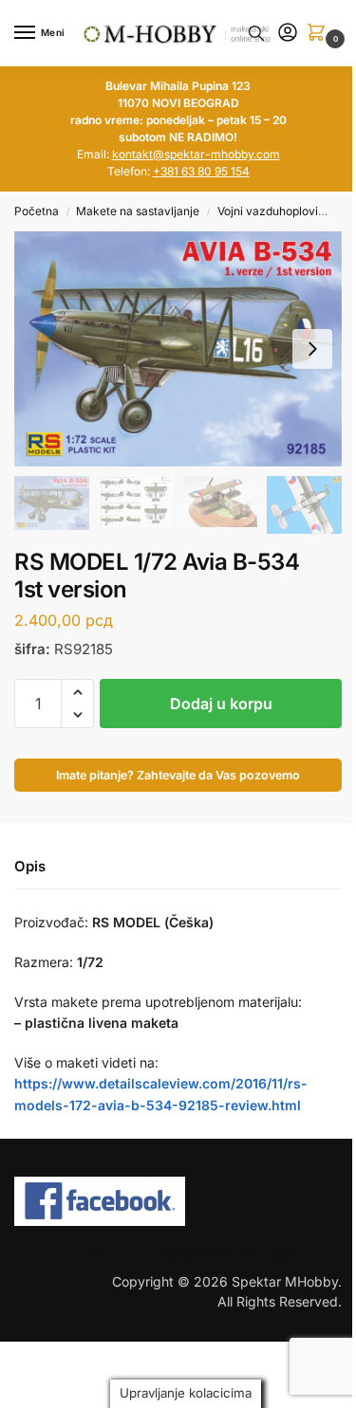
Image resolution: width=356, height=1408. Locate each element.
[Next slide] (312, 349)
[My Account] (287, 33)
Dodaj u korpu (221, 703)
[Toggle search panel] (256, 33)
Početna (36, 211)
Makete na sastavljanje (137, 211)
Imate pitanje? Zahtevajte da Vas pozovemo (178, 775)
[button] (320, 33)
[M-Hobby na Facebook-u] (178, 1201)
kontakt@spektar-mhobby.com (196, 154)
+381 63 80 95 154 (201, 171)
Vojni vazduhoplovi (267, 211)
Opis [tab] (30, 866)
